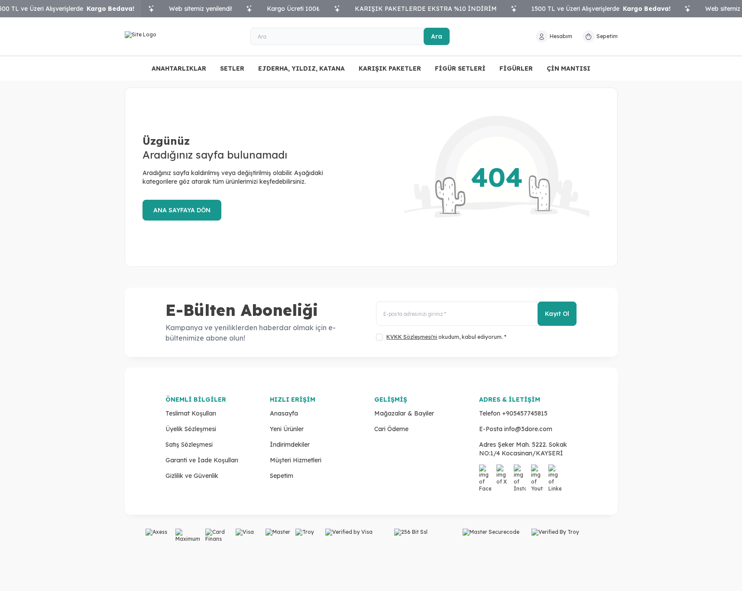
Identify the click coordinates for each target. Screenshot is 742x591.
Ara (436, 36)
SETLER (232, 68)
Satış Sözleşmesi (189, 444)
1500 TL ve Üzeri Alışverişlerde (601, 9)
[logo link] (177, 36)
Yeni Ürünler (287, 429)
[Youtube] (538, 471)
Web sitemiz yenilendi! (200, 9)
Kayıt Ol (557, 314)
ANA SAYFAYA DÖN (182, 210)
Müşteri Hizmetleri (295, 460)
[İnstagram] (521, 471)
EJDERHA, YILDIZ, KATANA (301, 68)
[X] (503, 471)
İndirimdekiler (290, 444)
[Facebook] (486, 471)
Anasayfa (284, 413)
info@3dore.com (528, 429)
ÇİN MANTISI (568, 68)
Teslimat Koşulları (190, 413)
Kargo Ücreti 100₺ (293, 9)
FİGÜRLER (516, 68)
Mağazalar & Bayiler (404, 413)
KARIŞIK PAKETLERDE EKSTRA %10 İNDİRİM (426, 9)
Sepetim (281, 476)
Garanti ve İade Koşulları (201, 460)
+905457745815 (525, 413)
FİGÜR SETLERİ (460, 68)
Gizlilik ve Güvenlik (191, 476)
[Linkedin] (555, 471)
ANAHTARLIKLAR (179, 68)
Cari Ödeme (391, 429)
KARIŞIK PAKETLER (390, 68)
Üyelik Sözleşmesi (190, 429)
